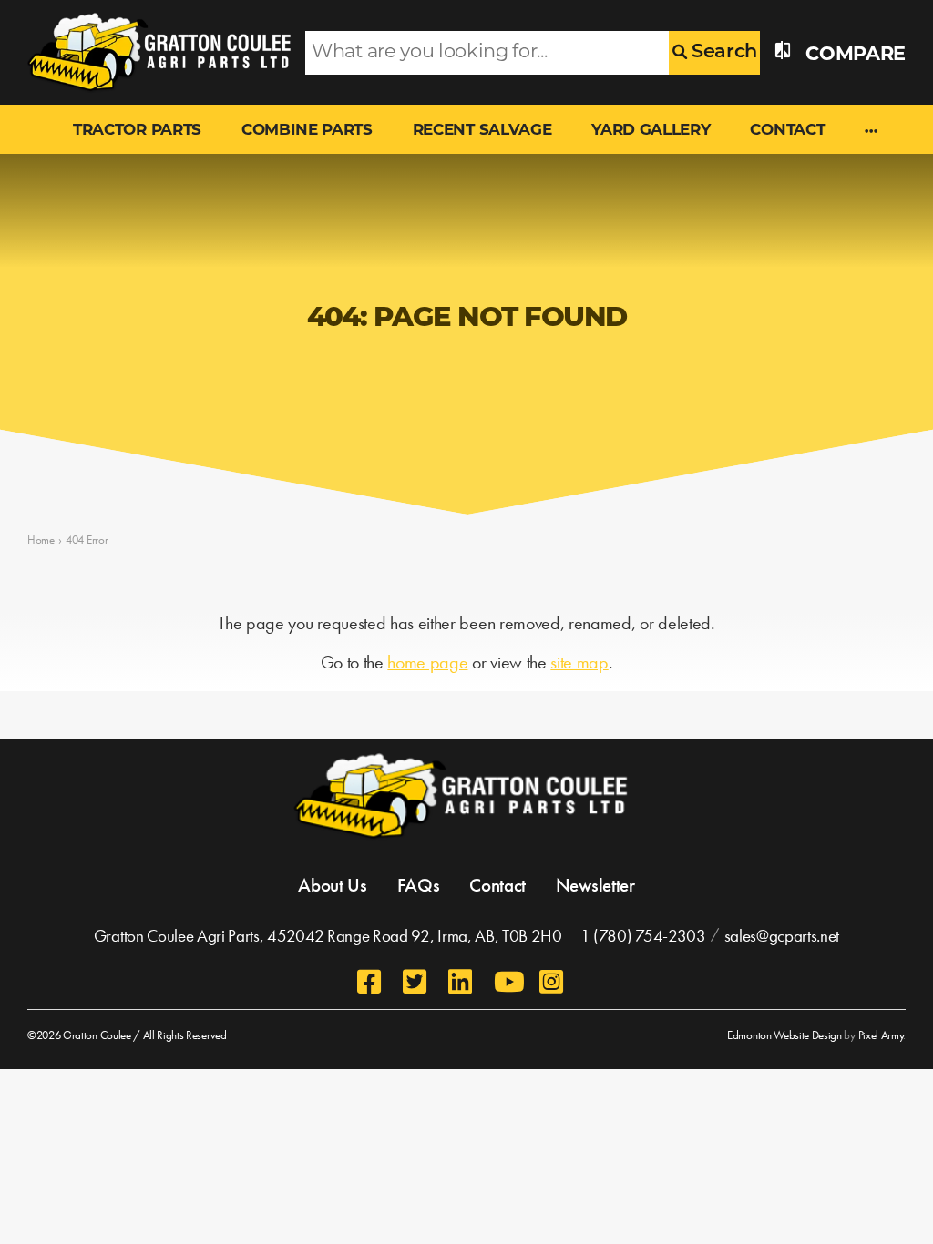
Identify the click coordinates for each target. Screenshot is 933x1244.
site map (579, 662)
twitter (416, 981)
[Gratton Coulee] (152, 52)
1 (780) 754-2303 (643, 935)
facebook (370, 981)
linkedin (462, 981)
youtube (507, 981)
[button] (871, 132)
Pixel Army (881, 1035)
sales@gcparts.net (782, 935)
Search (721, 52)
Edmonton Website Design (784, 1035)
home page (427, 662)
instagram (553, 981)
